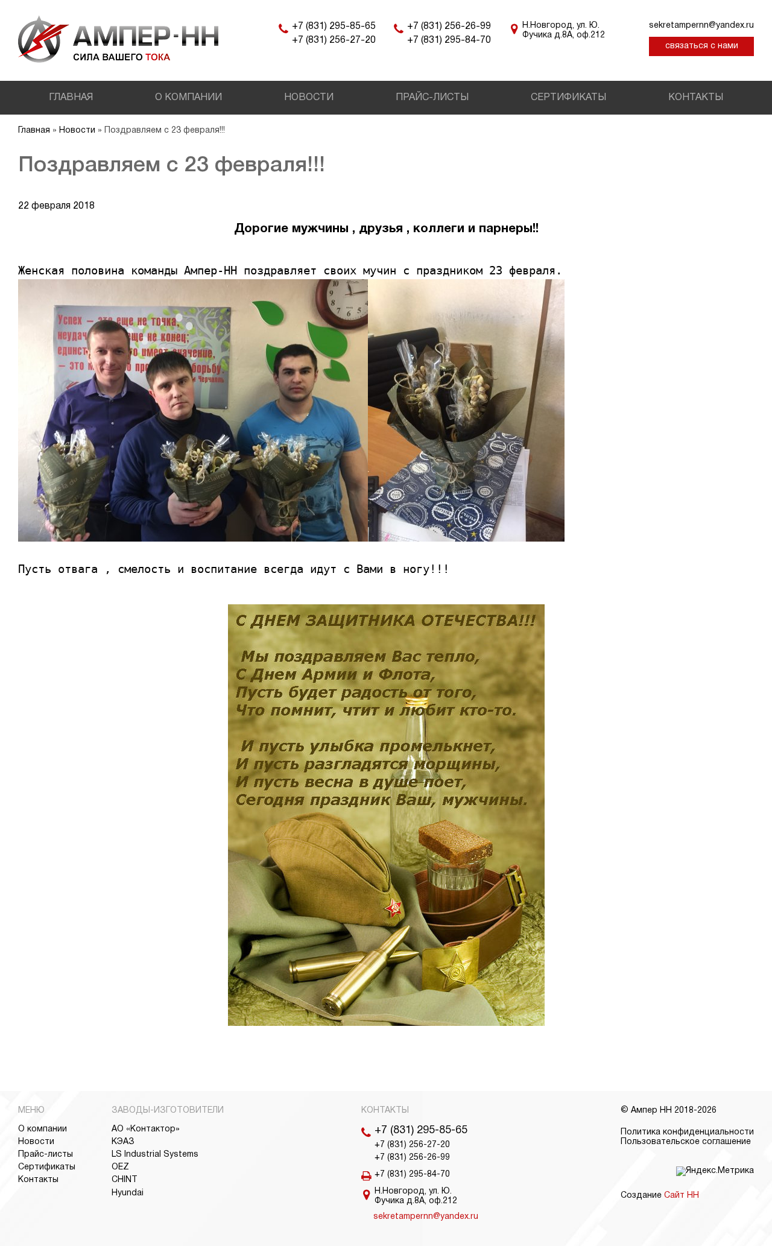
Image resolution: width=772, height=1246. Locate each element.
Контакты (695, 97)
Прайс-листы (432, 97)
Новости (309, 97)
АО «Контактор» (146, 1129)
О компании (188, 97)
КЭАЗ (123, 1142)
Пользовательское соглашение (686, 1142)
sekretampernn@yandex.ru (701, 26)
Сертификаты (568, 97)
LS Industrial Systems (155, 1155)
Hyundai (128, 1193)
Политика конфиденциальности (687, 1132)
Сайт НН (681, 1196)
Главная (71, 97)
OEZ (120, 1167)
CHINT (125, 1180)
